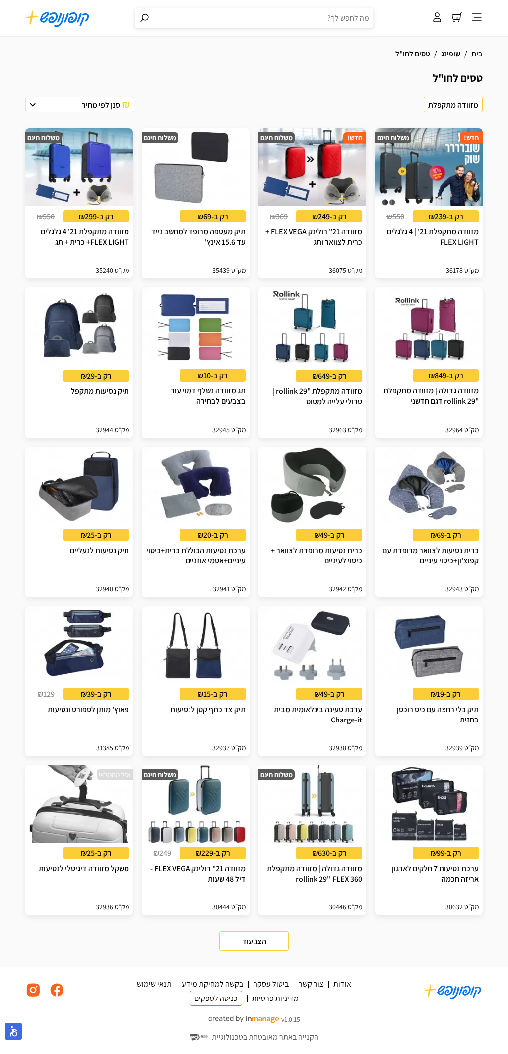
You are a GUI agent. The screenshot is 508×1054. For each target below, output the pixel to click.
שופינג (450, 54)
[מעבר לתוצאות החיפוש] (145, 18)
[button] (79, 104)
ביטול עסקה (271, 984)
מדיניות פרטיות (275, 998)
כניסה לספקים (216, 998)
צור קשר (311, 984)
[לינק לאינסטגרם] (33, 995)
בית (477, 54)
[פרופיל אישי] (437, 18)
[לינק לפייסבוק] (57, 995)
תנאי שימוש (154, 984)
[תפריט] (477, 18)
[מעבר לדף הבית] (57, 18)
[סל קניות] (457, 18)
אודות (342, 984)
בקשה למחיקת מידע (212, 984)
